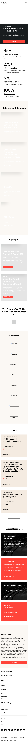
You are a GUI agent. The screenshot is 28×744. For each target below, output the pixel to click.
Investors (3, 698)
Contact (3, 718)
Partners (3, 693)
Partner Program (4, 709)
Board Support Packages (6, 675)
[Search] (22, 3)
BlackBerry (22, 737)
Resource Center (5, 683)
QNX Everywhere (5, 707)
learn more (6, 454)
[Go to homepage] (4, 2)
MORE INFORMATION (9, 552)
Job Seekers (4, 696)
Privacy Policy (4, 737)
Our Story (14, 662)
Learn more (7, 136)
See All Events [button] (14, 517)
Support (3, 685)
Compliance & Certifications (7, 678)
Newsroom (3, 721)
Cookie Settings (14, 737)
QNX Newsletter (4, 724)
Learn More (7, 267)
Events (2, 680)
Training (3, 712)
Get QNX (14, 41)
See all (14, 418)
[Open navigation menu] (26, 3)
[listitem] (14, 53)
